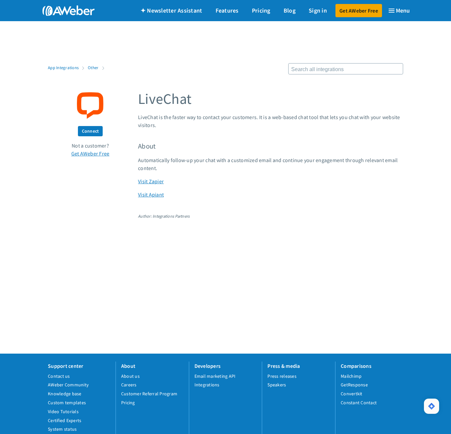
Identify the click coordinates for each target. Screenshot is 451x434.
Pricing (261, 10)
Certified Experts (64, 420)
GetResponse (354, 385)
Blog (289, 10)
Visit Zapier (151, 181)
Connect (90, 131)
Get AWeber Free (358, 10)
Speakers (276, 385)
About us (130, 376)
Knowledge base (65, 394)
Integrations (207, 385)
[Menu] (399, 10)
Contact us (59, 376)
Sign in (318, 10)
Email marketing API (215, 376)
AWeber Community (68, 385)
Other (93, 67)
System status (62, 429)
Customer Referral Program (149, 394)
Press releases (281, 376)
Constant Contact (359, 403)
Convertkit (352, 394)
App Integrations (63, 67)
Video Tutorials (63, 411)
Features (227, 10)
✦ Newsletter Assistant (171, 10)
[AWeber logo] (63, 10)
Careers (129, 385)
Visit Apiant (151, 194)
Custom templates (67, 403)
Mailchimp (351, 376)
